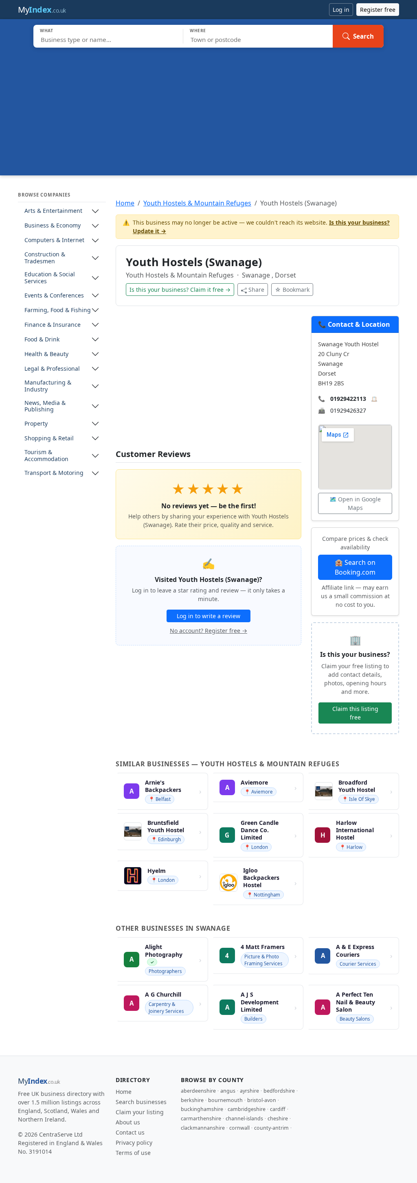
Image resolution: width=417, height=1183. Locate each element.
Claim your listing (140, 1112)
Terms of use (133, 1153)
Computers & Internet (54, 240)
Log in (341, 9)
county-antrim (271, 1127)
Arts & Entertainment (53, 211)
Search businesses (141, 1102)
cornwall (239, 1127)
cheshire (278, 1118)
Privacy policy (134, 1142)
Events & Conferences (54, 295)
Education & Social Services (49, 278)
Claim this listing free (355, 713)
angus (227, 1090)
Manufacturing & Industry (47, 386)
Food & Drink (41, 339)
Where (198, 30)
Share (256, 289)
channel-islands (244, 1118)
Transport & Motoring (53, 473)
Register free (377, 9)
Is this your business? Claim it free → (179, 289)
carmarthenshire (201, 1118)
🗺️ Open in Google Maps (355, 503)
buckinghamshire (202, 1109)
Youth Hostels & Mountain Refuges (197, 203)
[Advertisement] (208, 109)
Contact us (130, 1132)
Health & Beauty (46, 354)
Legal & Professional (52, 368)
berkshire (192, 1100)
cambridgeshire (247, 1109)
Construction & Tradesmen (44, 258)
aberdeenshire (198, 1090)
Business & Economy (52, 225)
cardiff (277, 1109)
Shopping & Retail (49, 438)
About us (128, 1122)
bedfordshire (279, 1090)
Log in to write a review (208, 616)
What (46, 30)
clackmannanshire (203, 1127)
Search (363, 36)
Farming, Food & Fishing (57, 310)
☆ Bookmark (292, 289)
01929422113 (348, 398)
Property (36, 423)
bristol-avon (261, 1100)
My (42, 9)
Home (125, 203)
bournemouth (225, 1100)
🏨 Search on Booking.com (355, 567)
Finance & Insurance (52, 324)
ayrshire (249, 1090)
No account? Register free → (208, 630)
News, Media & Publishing (45, 406)
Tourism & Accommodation (46, 456)
